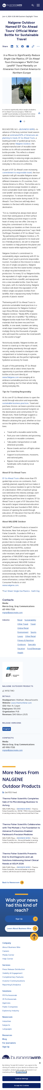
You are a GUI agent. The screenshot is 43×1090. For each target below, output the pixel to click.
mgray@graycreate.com (12, 612)
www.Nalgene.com (10, 377)
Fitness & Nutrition (25, 640)
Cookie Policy (21, 1072)
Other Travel (22, 624)
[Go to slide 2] (24, 121)
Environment (22, 632)
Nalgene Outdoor (23, 143)
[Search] (33, 5)
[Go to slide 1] (21, 121)
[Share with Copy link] (33, 46)
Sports (33, 632)
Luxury (20, 636)
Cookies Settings (21, 1079)
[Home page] (12, 5)
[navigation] (38, 5)
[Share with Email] (28, 46)
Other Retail (30, 636)
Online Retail (23, 628)
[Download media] (39, 112)
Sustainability (30, 620)
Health (20, 652)
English (6, 729)
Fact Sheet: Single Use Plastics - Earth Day (21, 591)
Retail (19, 620)
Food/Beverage (34, 648)
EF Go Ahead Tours (26, 138)
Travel (33, 624)
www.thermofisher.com (21, 703)
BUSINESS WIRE (27, 129)
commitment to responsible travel (17, 172)
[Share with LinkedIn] (12, 46)
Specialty (32, 644)
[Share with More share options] (38, 46)
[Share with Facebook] (22, 46)
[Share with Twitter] (17, 46)
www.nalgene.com (10, 585)
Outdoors (21, 644)
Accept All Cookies (21, 1085)
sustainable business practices (15, 403)
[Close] (40, 1063)
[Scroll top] (34, 937)
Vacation (21, 648)
